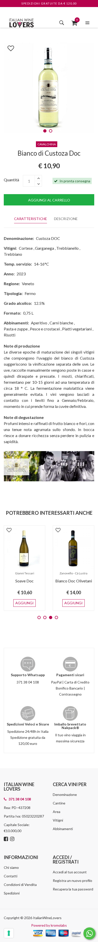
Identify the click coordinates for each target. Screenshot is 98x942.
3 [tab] (50, 617)
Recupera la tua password (73, 889)
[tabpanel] (49, 88)
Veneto (28, 283)
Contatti (10, 876)
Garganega (44, 248)
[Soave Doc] (24, 548)
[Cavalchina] (49, 465)
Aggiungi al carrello (49, 200)
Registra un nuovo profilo (72, 880)
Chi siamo (11, 867)
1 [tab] (44, 131)
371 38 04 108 (28, 682)
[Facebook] (6, 839)
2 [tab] (50, 131)
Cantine (59, 803)
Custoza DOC (48, 238)
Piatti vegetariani (77, 328)
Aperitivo (39, 322)
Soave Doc (24, 580)
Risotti (9, 334)
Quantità (11, 179)
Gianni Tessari (24, 573)
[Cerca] (61, 22)
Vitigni (58, 820)
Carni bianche (61, 322)
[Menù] (87, 23)
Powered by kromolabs (49, 925)
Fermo (30, 293)
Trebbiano (13, 254)
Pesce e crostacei (45, 328)
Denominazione (65, 794)
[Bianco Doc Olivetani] (73, 548)
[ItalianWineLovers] (21, 22)
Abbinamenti (63, 829)
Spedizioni (12, 893)
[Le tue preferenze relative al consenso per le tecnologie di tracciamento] (9, 933)
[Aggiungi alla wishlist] (8, 47)
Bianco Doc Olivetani (73, 580)
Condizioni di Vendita (20, 884)
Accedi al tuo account (70, 872)
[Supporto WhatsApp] (89, 934)
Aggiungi (24, 603)
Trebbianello (67, 248)
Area (56, 811)
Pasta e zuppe (16, 328)
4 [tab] (56, 617)
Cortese (26, 248)
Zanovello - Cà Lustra (73, 573)
